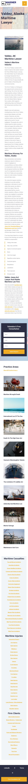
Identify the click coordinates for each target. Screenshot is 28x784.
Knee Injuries (14, 689)
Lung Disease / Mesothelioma (14, 702)
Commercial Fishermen (14, 723)
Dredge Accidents (14, 590)
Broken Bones (14, 655)
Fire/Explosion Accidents (14, 600)
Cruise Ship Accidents (14, 581)
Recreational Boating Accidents (14, 618)
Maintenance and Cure (11, 228)
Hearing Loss (14, 696)
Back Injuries (14, 645)
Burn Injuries (14, 658)
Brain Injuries (14, 652)
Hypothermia (14, 686)
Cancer (14, 661)
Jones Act (7, 226)
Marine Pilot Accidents (14, 612)
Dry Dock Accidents (14, 593)
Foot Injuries (14, 674)
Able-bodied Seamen (14, 717)
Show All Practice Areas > (11, 370)
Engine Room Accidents (14, 596)
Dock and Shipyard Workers (14, 732)
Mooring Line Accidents (14, 615)
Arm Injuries (14, 642)
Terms (22, 768)
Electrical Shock (14, 671)
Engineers (14, 735)
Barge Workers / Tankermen (14, 720)
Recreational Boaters (14, 742)
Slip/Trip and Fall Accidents (14, 622)
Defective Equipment (14, 584)
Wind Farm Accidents (14, 631)
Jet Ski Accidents (14, 606)
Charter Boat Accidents (14, 574)
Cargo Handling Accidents (14, 568)
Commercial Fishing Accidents (14, 571)
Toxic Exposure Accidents (14, 628)
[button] (24, 3)
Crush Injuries (14, 664)
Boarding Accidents (14, 565)
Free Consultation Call (14, 779)
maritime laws (18, 285)
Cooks (14, 726)
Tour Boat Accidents (14, 625)
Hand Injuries (14, 680)
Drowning (14, 667)
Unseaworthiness (15, 226)
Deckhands (14, 729)
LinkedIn (7, 768)
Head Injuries (14, 683)
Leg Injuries (14, 693)
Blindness (14, 649)
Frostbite (14, 677)
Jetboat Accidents (14, 609)
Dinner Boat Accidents (14, 587)
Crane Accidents (14, 578)
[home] (9, 3)
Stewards (14, 748)
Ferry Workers (14, 739)
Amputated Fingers (14, 639)
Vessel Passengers (14, 754)
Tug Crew (14, 751)
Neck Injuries (14, 705)
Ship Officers (14, 745)
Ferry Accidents (14, 603)
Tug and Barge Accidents (14, 562)
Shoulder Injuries (14, 708)
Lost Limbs (14, 699)
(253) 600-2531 (9, 307)
